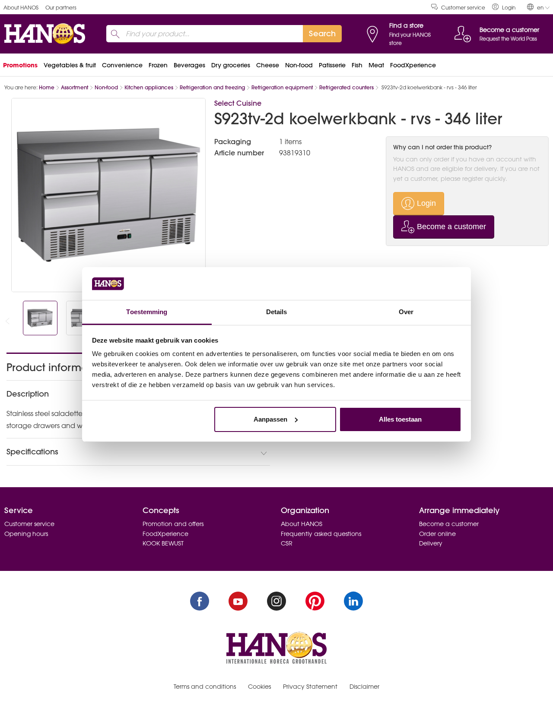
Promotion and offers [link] (173, 524)
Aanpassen (270, 419)
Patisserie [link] (332, 65)
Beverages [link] (189, 65)
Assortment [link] (74, 87)
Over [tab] (406, 311)
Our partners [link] (60, 7)
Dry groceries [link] (230, 65)
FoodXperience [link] (413, 65)
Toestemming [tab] (146, 311)
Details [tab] (276, 311)
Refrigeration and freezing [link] (212, 87)
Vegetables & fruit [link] (70, 65)
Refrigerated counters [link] (346, 87)
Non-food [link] (299, 65)
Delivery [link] (430, 543)
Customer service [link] (463, 7)
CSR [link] (286, 543)
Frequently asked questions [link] (321, 533)
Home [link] (46, 87)
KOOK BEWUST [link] (163, 543)
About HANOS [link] (20, 7)
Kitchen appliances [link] (148, 87)
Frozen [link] (158, 65)
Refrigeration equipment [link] (282, 87)
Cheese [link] (267, 65)
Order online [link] (437, 533)
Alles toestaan (400, 419)
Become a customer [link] (449, 524)
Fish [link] (357, 65)
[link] (504, 7)
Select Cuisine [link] (237, 103)
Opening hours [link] (26, 533)
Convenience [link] (122, 65)
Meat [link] (376, 65)
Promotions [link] (20, 65)
